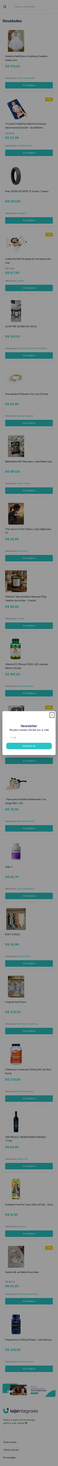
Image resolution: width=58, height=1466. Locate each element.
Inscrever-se (29, 746)
